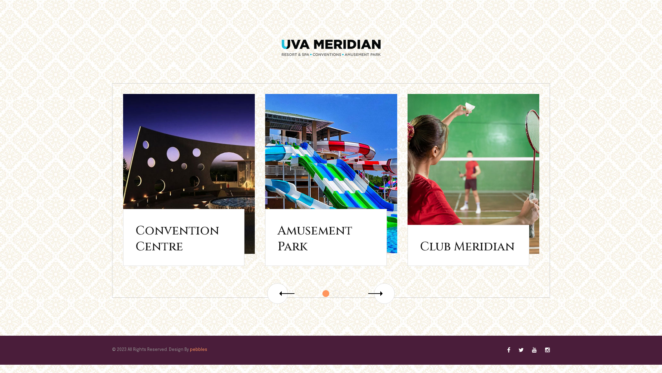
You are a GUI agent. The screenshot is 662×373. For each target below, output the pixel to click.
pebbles (198, 350)
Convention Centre (177, 239)
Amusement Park (315, 239)
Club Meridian (467, 247)
